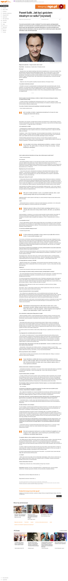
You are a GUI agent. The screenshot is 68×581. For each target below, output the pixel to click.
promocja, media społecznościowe (41, 522)
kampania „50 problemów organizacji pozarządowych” (24, 524)
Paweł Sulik (26, 522)
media (51, 522)
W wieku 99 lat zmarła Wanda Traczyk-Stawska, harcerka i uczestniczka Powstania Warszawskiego (33, 544)
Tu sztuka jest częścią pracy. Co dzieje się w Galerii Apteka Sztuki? (19, 543)
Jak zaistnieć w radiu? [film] (46, 514)
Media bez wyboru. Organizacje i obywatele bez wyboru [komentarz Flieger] (33, 516)
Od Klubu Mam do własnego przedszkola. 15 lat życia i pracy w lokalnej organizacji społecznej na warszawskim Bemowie (47, 544)
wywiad (32, 522)
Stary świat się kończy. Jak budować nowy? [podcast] (60, 543)
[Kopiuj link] (60, 19)
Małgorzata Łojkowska (18, 522)
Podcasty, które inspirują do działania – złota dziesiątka (20, 515)
